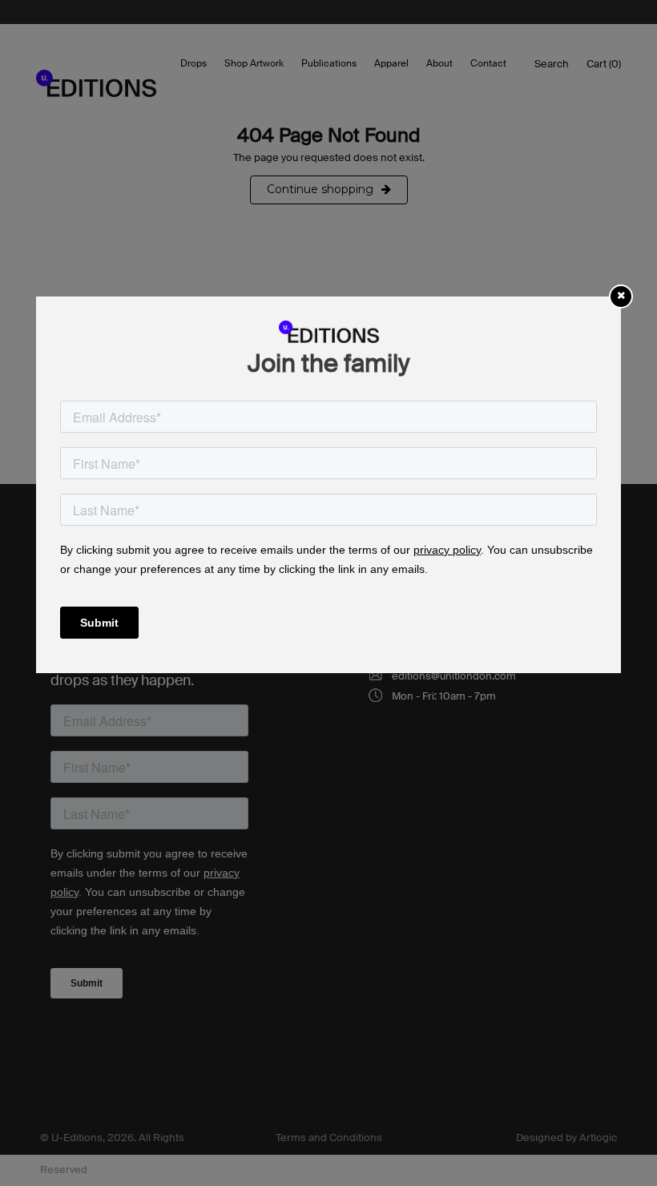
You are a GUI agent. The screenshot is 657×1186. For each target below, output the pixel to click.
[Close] (621, 295)
